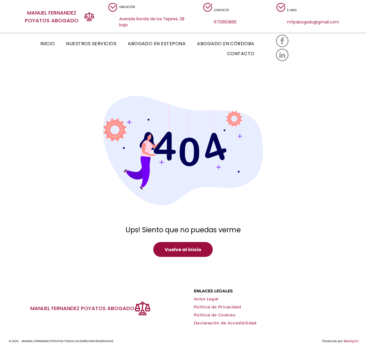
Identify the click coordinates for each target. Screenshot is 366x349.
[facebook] (282, 42)
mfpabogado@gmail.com (313, 22)
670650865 (225, 22)
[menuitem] (48, 44)
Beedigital (351, 341)
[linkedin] (282, 56)
